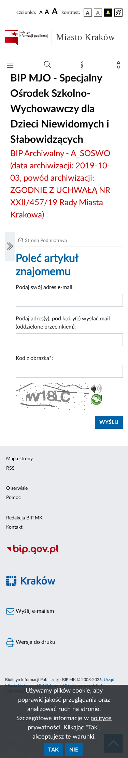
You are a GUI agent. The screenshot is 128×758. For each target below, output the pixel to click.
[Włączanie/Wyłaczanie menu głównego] (10, 66)
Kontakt (14, 527)
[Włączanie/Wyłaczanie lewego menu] (10, 246)
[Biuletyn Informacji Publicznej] (64, 553)
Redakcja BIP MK (24, 518)
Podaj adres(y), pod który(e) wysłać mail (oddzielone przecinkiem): (63, 323)
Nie (73, 750)
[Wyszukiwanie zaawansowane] (47, 64)
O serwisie (17, 488)
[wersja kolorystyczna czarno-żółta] (108, 12)
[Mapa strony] (83, 66)
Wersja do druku (34, 642)
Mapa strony (19, 458)
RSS (10, 468)
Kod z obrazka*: (34, 358)
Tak (53, 750)
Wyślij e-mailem (34, 611)
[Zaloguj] (120, 66)
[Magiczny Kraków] (64, 584)
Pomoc (13, 497)
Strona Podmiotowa (46, 240)
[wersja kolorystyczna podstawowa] (87, 12)
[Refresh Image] (96, 401)
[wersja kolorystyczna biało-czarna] (98, 12)
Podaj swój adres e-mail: (45, 287)
